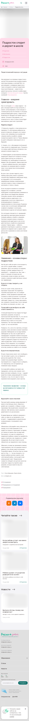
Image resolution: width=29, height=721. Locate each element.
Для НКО (15, 696)
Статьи (11, 7)
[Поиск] (21, 3)
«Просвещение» (12, 95)
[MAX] (2, 676)
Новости (5, 589)
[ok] (8, 503)
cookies (12, 716)
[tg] (14, 503)
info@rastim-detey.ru (6, 642)
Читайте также (9, 515)
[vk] (20, 503)
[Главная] (7, 3)
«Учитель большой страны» (15, 93)
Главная (5, 7)
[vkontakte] (7, 676)
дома (13, 106)
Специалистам (5, 696)
